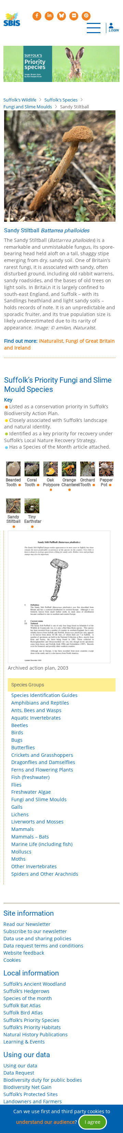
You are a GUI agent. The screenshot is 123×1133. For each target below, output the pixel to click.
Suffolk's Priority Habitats (32, 1027)
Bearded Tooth (13, 482)
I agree (92, 1122)
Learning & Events (24, 1041)
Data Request (18, 1072)
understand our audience (45, 1122)
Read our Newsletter (27, 924)
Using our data (20, 1065)
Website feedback (23, 953)
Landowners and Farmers (32, 1101)
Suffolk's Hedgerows (26, 991)
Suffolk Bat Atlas (22, 1005)
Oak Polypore (51, 482)
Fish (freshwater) (30, 777)
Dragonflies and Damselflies (43, 762)
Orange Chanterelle (72, 482)
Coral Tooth (31, 482)
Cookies (12, 960)
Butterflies (23, 747)
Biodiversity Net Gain (27, 1087)
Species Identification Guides (44, 695)
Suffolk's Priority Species (31, 1020)
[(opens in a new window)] (37, 16)
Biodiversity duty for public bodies (42, 1080)
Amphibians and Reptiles (40, 702)
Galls (17, 807)
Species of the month (27, 998)
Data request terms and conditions (43, 945)
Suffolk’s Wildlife (19, 100)
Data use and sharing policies (37, 938)
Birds (17, 732)
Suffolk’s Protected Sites (30, 1094)
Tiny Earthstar (32, 519)
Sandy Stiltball (13, 519)
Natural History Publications (35, 1034)
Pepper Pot (106, 482)
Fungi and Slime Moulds (27, 107)
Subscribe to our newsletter (35, 931)
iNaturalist (51, 341)
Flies (16, 784)
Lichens (20, 814)
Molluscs (21, 851)
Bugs (17, 740)
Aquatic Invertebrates (36, 717)
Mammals (22, 829)
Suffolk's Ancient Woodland (34, 984)
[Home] (11, 19)
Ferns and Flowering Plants (42, 769)
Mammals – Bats (30, 836)
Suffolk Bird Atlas (23, 1012)
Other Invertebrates (34, 866)
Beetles (19, 725)
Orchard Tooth (87, 482)
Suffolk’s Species (61, 100)
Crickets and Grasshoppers (42, 755)
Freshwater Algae (31, 792)
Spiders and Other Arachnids (44, 874)
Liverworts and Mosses (37, 821)
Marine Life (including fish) (41, 844)
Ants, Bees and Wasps (36, 710)
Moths (18, 859)
